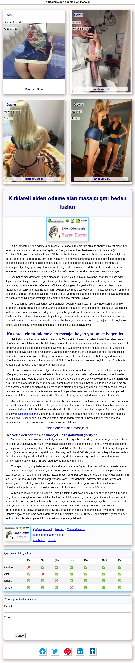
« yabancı (39, 540)
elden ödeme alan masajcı (48, 534)
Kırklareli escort (27, 413)
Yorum (8, 617)
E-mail (8, 606)
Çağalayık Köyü (42, 529)
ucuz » (52, 540)
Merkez (59, 529)
